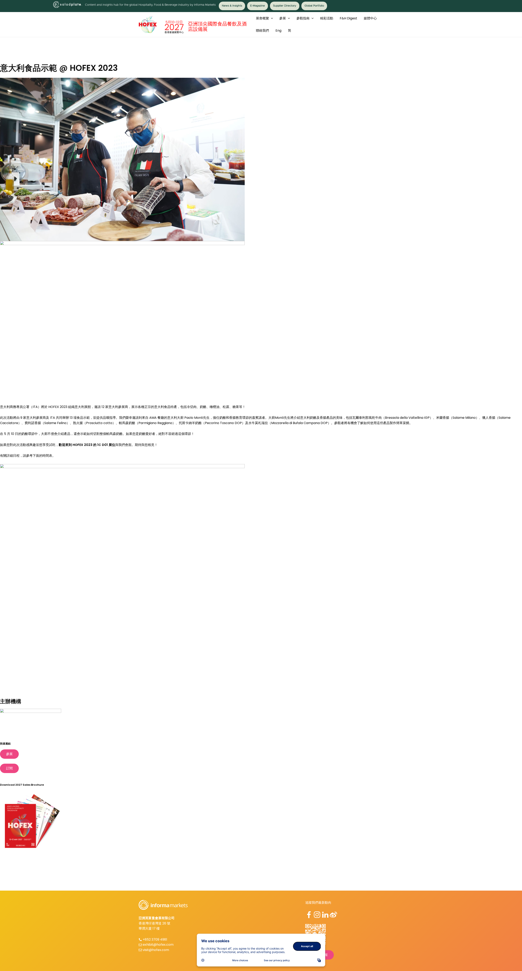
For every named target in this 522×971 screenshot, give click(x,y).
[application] (271, 18)
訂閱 (9, 768)
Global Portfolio (314, 5)
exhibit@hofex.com (158, 944)
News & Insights (232, 5)
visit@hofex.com (156, 950)
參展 (9, 754)
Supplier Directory (284, 5)
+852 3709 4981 (155, 939)
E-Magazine (257, 5)
